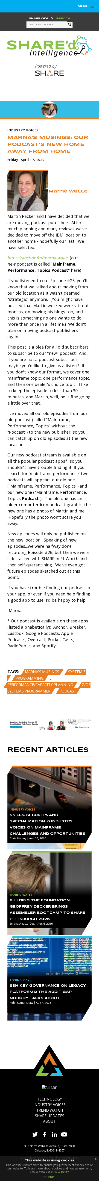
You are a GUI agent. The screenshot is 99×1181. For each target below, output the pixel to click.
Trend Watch (49, 1110)
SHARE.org (39, 19)
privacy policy (60, 1172)
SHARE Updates (49, 1115)
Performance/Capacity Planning (40, 684)
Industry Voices (49, 1104)
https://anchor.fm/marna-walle (37, 257)
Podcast (67, 691)
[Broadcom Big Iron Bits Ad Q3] (49, 724)
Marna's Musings (42, 671)
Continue (47, 1177)
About (49, 1121)
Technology (49, 1099)
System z (77, 671)
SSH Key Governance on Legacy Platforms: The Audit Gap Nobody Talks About (48, 992)
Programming (29, 678)
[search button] (70, 25)
